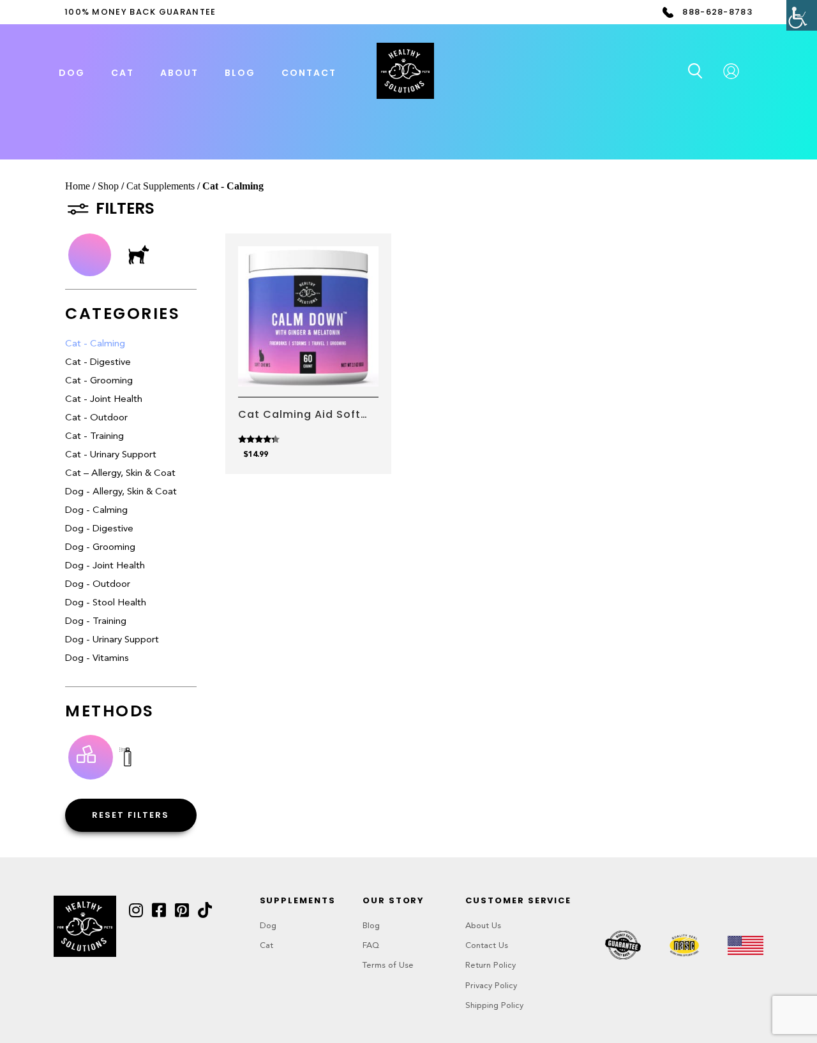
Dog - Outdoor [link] (97, 584)
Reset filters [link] (130, 815)
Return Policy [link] (490, 965)
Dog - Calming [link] (96, 510)
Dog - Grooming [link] (100, 547)
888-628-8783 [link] (717, 12)
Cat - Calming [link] (95, 344)
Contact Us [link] (486, 946)
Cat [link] (266, 946)
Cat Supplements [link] (160, 186)
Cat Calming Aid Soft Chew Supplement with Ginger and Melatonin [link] (305, 414)
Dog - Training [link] (95, 621)
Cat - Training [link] (94, 436)
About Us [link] (483, 926)
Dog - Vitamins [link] (97, 658)
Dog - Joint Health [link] (105, 566)
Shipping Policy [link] (494, 1006)
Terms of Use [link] (388, 965)
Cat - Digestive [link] (98, 362)
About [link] (179, 72)
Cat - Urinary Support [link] (110, 455)
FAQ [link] (371, 946)
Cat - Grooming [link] (99, 381)
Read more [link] (308, 368)
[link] (801, 15)
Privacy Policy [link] (491, 986)
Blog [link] (240, 72)
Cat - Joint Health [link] (103, 399)
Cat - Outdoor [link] (96, 418)
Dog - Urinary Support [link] (112, 640)
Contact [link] (308, 72)
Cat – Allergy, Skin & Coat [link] (120, 473)
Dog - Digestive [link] (99, 529)
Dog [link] (268, 926)
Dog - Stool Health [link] (105, 603)
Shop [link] (108, 186)
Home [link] (77, 186)
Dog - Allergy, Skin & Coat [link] (121, 492)
